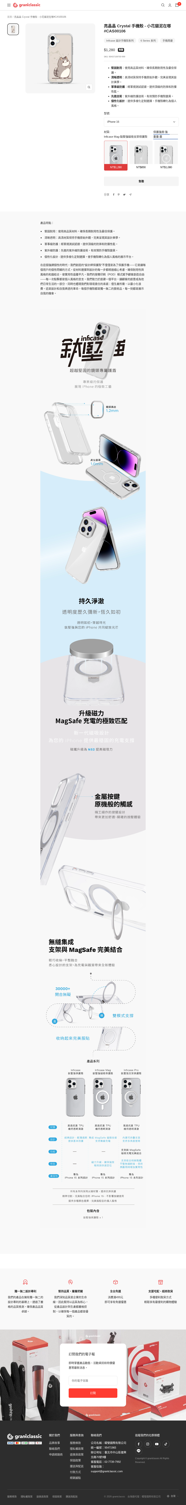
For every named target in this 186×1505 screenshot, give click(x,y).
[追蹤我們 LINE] (138, 1450)
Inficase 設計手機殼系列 (120, 40)
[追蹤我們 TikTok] (165, 1444)
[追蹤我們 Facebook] (138, 1444)
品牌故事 (54, 1442)
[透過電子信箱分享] (130, 194)
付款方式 (75, 1472)
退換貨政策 (77, 1454)
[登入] (169, 5)
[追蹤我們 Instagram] (147, 1444)
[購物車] (177, 5)
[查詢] (163, 5)
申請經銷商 (56, 1454)
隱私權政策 (77, 1448)
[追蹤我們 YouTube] (156, 1444)
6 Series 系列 (148, 40)
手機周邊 (168, 40)
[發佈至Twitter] (124, 194)
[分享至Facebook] (113, 194)
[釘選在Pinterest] (119, 194)
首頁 (9, 16)
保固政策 (75, 1460)
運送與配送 (77, 1466)
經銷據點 (75, 1477)
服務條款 (75, 1442)
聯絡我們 (54, 1448)
